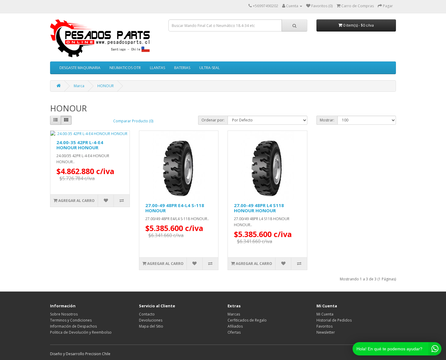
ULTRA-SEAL (209, 67)
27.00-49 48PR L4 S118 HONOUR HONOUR (259, 207)
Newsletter (325, 332)
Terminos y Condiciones (71, 320)
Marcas (234, 314)
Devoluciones (150, 320)
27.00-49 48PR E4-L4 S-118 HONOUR (174, 207)
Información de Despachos (73, 326)
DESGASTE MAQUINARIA (79, 67)
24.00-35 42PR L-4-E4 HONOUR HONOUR (79, 144)
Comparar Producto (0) (133, 121)
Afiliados (235, 326)
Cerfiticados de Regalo (247, 320)
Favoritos (324, 326)
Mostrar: (327, 120)
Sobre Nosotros (64, 314)
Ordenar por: (213, 120)
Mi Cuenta (324, 314)
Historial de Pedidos (334, 320)
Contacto (147, 314)
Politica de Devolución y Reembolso (81, 332)
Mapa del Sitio (151, 326)
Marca (79, 85)
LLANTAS (157, 67)
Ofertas (234, 332)
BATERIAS (182, 67)
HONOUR (105, 85)
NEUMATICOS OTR (125, 67)
